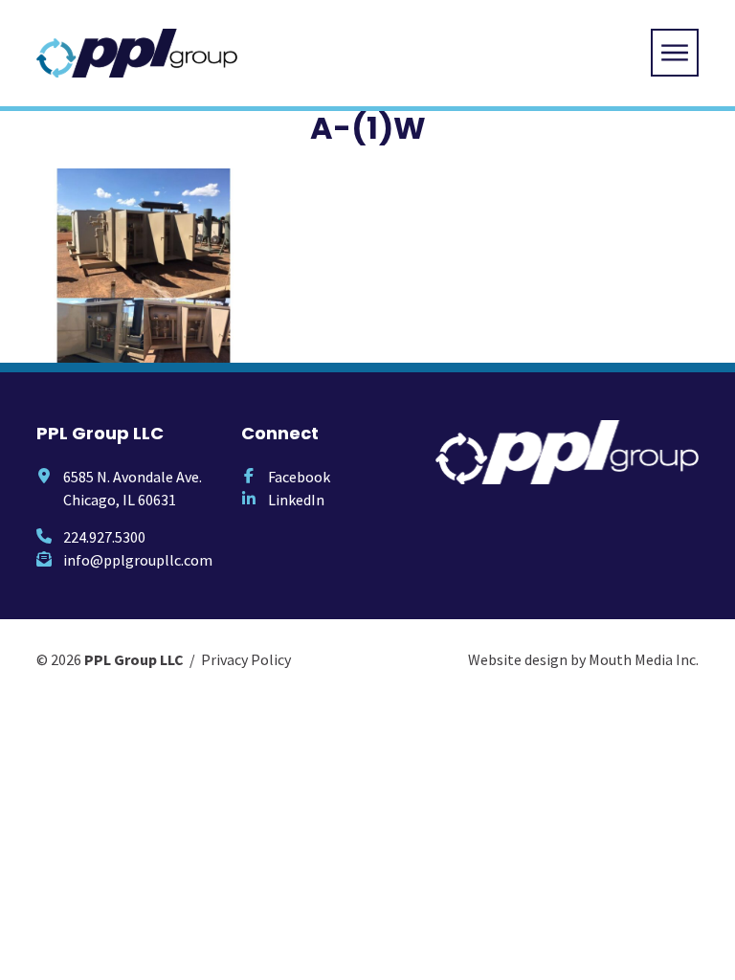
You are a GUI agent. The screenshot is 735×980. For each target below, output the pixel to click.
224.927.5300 (104, 536)
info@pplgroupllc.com (137, 559)
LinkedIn (296, 499)
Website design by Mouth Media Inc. (583, 659)
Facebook (299, 476)
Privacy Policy (246, 659)
